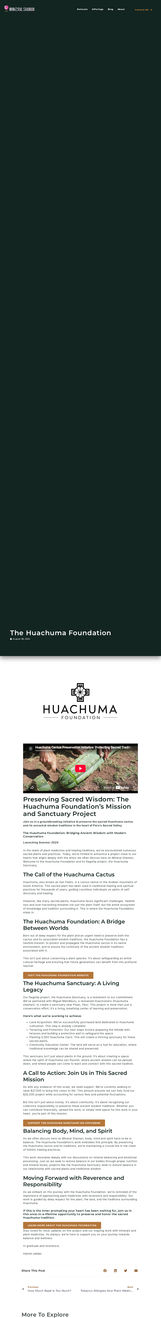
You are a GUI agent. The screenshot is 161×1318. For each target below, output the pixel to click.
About (121, 9)
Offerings (98, 9)
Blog (110, 9)
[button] (58, 975)
